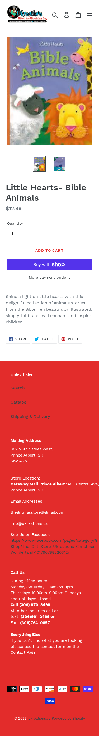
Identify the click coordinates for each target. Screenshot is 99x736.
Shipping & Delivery (30, 416)
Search (18, 387)
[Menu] (90, 15)
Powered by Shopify (68, 718)
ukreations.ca (39, 718)
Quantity (15, 223)
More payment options (49, 277)
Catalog (18, 402)
